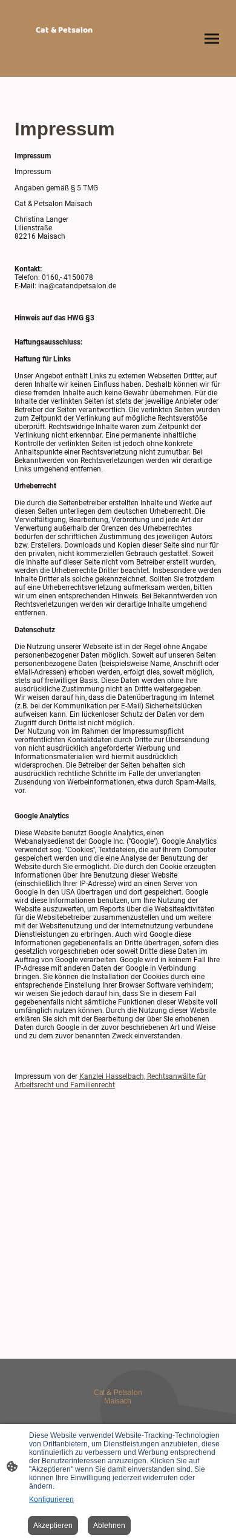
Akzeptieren (53, 1525)
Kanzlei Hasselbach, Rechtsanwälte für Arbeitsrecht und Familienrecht (110, 1080)
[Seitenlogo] (64, 62)
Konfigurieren (51, 1499)
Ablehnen (109, 1525)
